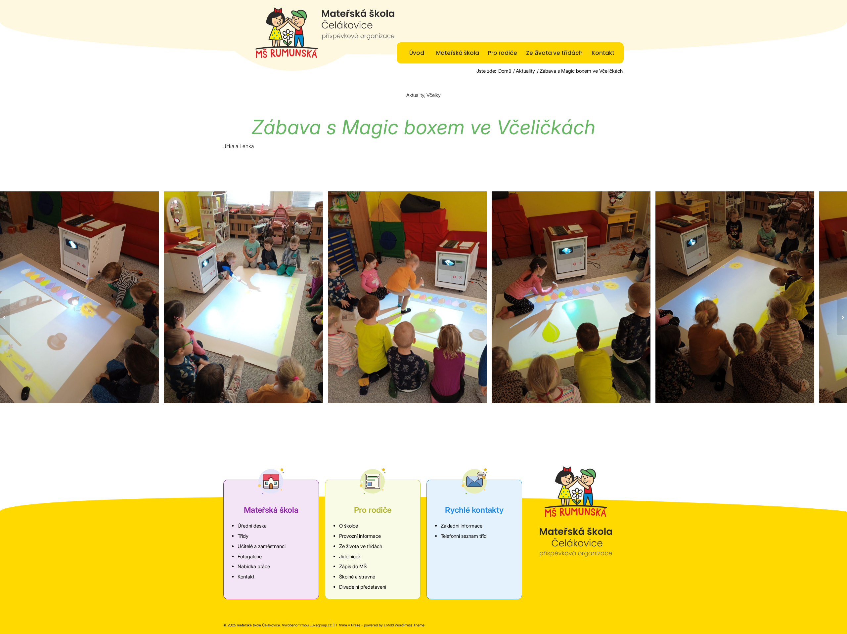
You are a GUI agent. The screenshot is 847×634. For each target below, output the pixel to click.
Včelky (433, 95)
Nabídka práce (254, 566)
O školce (348, 526)
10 (439, 415)
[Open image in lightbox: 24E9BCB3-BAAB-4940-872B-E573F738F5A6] (807, 396)
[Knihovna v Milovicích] (842, 317)
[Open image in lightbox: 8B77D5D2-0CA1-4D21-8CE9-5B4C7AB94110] (643, 396)
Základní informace (461, 526)
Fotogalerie (250, 556)
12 (450, 415)
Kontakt (246, 577)
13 (455, 415)
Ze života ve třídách (360, 546)
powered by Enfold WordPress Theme (394, 625)
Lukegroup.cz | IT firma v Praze (335, 625)
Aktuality (415, 95)
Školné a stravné (357, 577)
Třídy (243, 536)
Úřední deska (252, 526)
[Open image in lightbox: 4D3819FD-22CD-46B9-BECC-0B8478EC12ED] (316, 396)
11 (444, 415)
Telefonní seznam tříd (464, 536)
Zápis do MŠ (353, 566)
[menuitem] (416, 53)
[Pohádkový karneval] (5, 317)
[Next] (832, 297)
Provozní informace (360, 536)
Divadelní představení (362, 587)
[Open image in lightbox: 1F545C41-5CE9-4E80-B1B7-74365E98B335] (152, 396)
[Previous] (15, 297)
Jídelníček (350, 556)
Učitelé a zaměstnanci (262, 546)
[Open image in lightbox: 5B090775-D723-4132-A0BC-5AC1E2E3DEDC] (479, 396)
